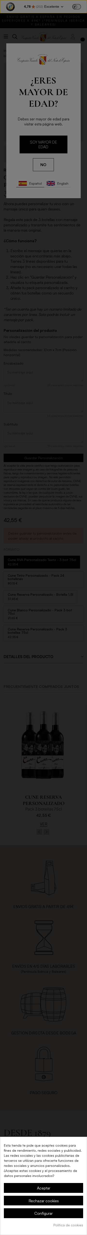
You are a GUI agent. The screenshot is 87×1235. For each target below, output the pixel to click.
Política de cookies (68, 1225)
